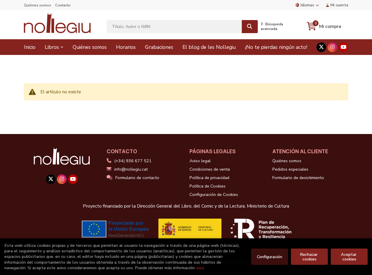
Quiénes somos (37, 5)
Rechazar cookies (309, 256)
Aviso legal (200, 161)
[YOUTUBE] (343, 47)
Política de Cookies (207, 186)
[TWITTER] (321, 47)
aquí (200, 268)
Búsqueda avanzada (272, 26)
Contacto (63, 5)
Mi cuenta (339, 5)
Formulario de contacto (137, 178)
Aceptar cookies (349, 256)
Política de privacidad (209, 178)
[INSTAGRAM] (332, 47)
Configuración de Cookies (213, 194)
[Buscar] (250, 26)
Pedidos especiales (290, 169)
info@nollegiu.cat (131, 169)
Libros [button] (52, 47)
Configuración (269, 257)
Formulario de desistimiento (298, 178)
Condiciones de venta (209, 169)
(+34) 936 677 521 (133, 161)
